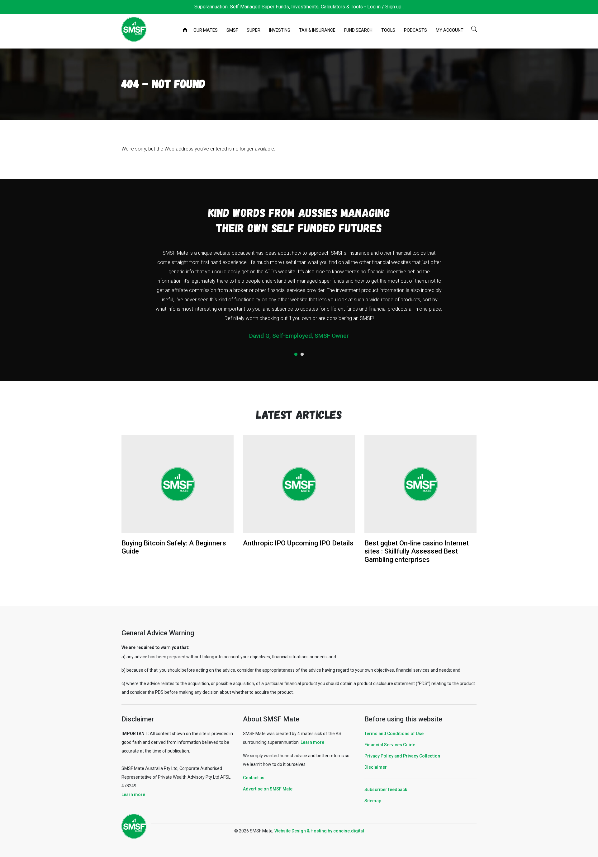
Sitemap (372, 800)
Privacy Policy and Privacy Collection (402, 755)
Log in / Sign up (384, 7)
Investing (279, 30)
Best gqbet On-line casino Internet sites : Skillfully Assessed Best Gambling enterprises (416, 551)
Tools (388, 30)
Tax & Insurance (317, 30)
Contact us (253, 777)
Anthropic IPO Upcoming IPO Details (298, 543)
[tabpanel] (299, 296)
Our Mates (205, 30)
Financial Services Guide (389, 744)
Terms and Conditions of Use (394, 733)
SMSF (232, 30)
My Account (449, 30)
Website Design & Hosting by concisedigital (319, 830)
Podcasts (415, 30)
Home (185, 30)
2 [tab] (302, 354)
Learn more (133, 794)
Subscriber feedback (385, 789)
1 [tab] (296, 354)
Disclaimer (375, 767)
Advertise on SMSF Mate (267, 788)
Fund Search (358, 30)
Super (253, 30)
